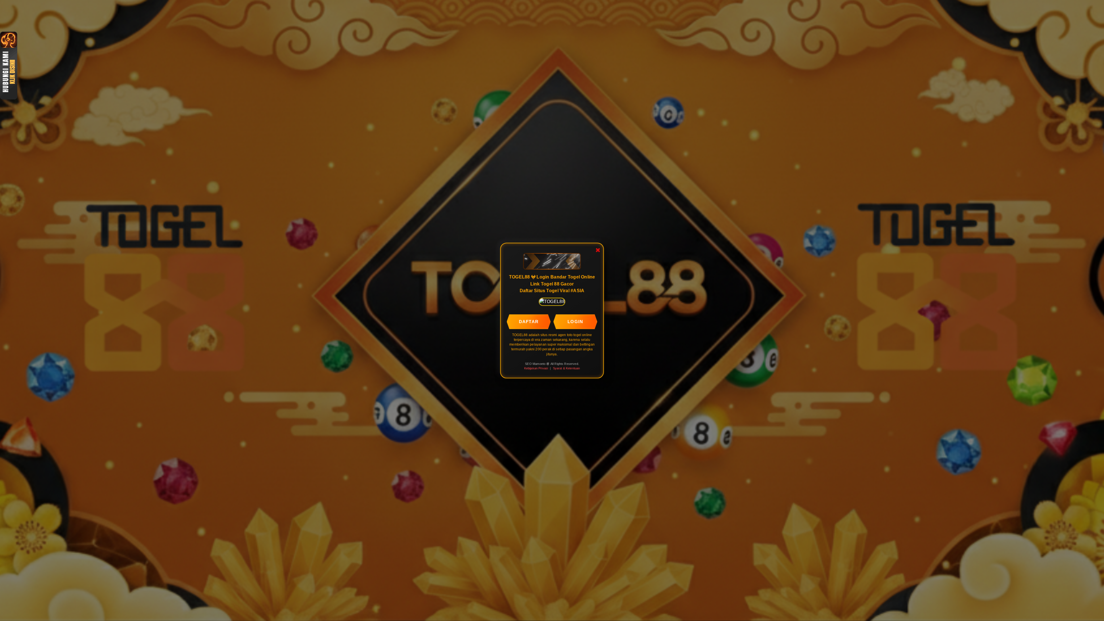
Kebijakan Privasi (536, 368)
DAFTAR (529, 321)
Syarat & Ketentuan (566, 368)
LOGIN (575, 321)
